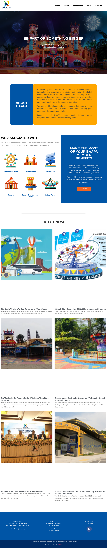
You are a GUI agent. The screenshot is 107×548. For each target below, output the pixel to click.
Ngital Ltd (60, 544)
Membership (78, 5)
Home (57, 5)
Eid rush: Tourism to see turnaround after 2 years (24, 309)
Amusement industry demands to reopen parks (23, 491)
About (66, 5)
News (89, 5)
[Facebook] (89, 529)
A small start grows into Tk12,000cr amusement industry (80, 309)
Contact (99, 5)
